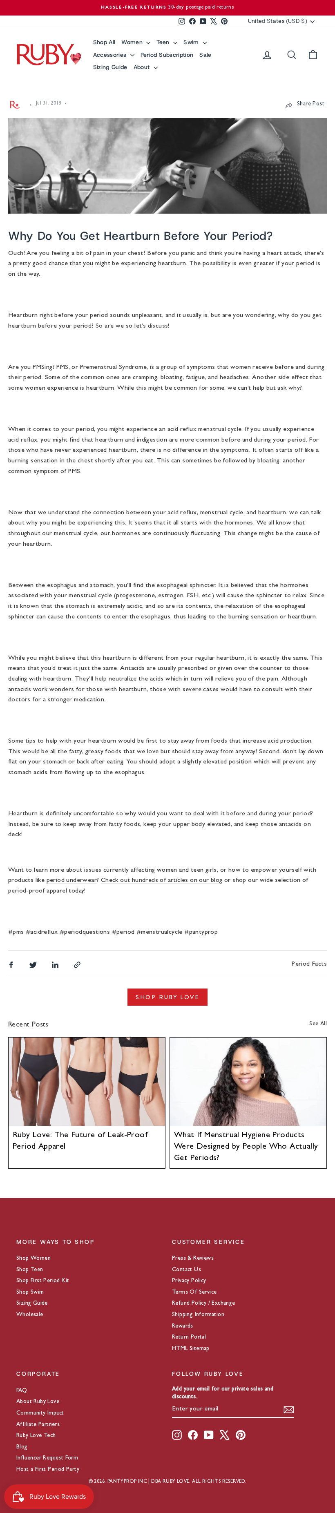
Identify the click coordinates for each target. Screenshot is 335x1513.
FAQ (21, 1391)
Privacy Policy (189, 1281)
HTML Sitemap (191, 1349)
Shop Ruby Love (167, 997)
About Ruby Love (37, 1402)
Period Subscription (167, 54)
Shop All (104, 42)
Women (132, 42)
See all (318, 1024)
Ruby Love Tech (36, 1436)
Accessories (110, 54)
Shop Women (33, 1258)
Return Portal (189, 1337)
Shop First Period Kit (42, 1281)
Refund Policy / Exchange (203, 1303)
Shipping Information (198, 1315)
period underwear (72, 880)
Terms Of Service (194, 1292)
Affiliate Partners (38, 1425)
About (143, 67)
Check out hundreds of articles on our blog (162, 880)
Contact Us (186, 1270)
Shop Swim (30, 1292)
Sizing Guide (110, 67)
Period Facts (309, 964)
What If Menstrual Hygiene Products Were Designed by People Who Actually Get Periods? (246, 1147)
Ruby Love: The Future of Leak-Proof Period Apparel (80, 1141)
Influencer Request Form (47, 1458)
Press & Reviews (193, 1258)
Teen (163, 42)
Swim (192, 42)
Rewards (182, 1326)
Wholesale (29, 1315)
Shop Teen (29, 1270)
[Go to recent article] (87, 1081)
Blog (22, 1447)
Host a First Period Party (47, 1470)
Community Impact (40, 1413)
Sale (205, 54)
